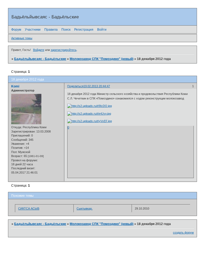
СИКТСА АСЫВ (28, 208)
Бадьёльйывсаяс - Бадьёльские (40, 59)
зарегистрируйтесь (64, 49)
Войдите (38, 49)
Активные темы (21, 38)
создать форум (183, 232)
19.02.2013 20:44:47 (97, 86)
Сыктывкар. (85, 208)
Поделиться (75, 86)
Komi (15, 86)
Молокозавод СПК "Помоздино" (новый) (101, 59)
